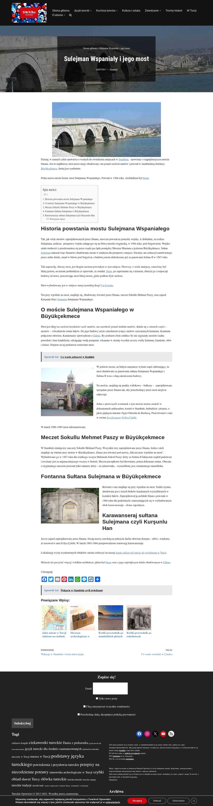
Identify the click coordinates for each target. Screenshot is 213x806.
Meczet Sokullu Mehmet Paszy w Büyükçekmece (68, 207)
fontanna (62, 299)
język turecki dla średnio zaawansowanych (53, 748)
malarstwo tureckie (90, 749)
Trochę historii (174, 10)
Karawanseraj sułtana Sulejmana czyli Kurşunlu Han (70, 215)
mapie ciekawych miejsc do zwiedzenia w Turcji (141, 552)
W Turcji (192, 10)
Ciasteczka (116, 756)
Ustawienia (178, 800)
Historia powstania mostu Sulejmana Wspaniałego (69, 199)
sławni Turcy (30, 779)
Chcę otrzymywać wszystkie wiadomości (108, 706)
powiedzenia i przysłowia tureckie (56, 764)
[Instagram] (147, 734)
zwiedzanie (84, 786)
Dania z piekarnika (75, 742)
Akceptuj (137, 800)
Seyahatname (114, 417)
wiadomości (75, 786)
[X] (155, 734)
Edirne (96, 335)
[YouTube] (163, 734)
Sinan (146, 178)
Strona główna (60, 10)
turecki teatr (38, 785)
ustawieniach (113, 802)
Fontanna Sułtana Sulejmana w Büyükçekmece (67, 211)
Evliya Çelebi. (129, 417)
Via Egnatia (107, 285)
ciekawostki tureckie (45, 742)
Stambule (123, 159)
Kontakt (122, 750)
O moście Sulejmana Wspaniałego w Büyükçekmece (70, 203)
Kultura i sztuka (131, 10)
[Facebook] (139, 734)
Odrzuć (157, 800)
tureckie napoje (89, 779)
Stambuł (113, 69)
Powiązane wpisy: (57, 218)
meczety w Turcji (20, 756)
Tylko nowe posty (107, 698)
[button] (91, 10)
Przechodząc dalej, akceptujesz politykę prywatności (107, 714)
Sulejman (46, 252)
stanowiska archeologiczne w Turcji (70, 772)
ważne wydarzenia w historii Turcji (57, 786)
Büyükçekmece (49, 168)
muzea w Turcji (40, 756)
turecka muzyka (74, 779)
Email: (88, 688)
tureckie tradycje (22, 785)
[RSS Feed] (171, 734)
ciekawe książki (20, 743)
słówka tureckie (54, 779)
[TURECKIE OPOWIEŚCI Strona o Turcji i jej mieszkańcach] (29, 13)
